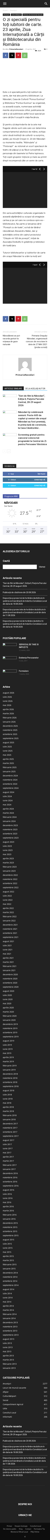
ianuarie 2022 (9, 920)
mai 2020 (7, 1003)
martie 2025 (8, 763)
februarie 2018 (10, 1115)
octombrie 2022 (10, 883)
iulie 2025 (7, 746)
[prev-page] (4, 451)
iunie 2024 (7, 800)
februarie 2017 (10, 1165)
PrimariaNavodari (16, 49)
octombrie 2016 (10, 1181)
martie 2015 (8, 1260)
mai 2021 (7, 953)
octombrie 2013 (10, 1330)
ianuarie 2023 (9, 871)
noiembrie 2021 (10, 929)
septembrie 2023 (10, 837)
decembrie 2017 (10, 1123)
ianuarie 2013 (9, 1368)
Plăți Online (35, 1532)
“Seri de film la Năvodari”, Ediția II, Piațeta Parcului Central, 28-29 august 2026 (24, 584)
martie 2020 (8, 1011)
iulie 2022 (7, 895)
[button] (4, 3)
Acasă (5, 10)
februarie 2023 (10, 866)
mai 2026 (7, 705)
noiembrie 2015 (10, 1227)
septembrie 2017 (10, 1136)
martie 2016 (8, 1210)
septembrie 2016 (10, 1185)
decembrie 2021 (10, 924)
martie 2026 (8, 713)
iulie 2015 (7, 1243)
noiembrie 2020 (10, 978)
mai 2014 (7, 1301)
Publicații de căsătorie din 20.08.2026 (19, 592)
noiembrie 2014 (10, 1277)
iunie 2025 (7, 750)
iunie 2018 (7, 1098)
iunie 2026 (7, 701)
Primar (9, 1526)
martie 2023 (8, 862)
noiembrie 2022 (10, 879)
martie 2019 (8, 1061)
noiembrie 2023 (10, 829)
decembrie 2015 (10, 1223)
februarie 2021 (10, 966)
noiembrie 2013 (10, 1326)
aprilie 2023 (8, 858)
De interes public (9, 1529)
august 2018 (8, 1090)
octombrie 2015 (10, 1231)
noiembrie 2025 (10, 730)
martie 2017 (8, 1161)
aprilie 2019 (8, 1057)
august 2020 (8, 991)
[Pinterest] (18, 55)
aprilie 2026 (8, 709)
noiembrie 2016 (10, 1177)
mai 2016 (7, 1202)
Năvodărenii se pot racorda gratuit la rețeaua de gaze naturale (11, 340)
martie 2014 (8, 1310)
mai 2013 (7, 1351)
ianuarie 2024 (9, 821)
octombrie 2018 (10, 1082)
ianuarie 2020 (9, 1020)
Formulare (23, 671)
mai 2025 (7, 755)
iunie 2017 (7, 1148)
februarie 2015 (10, 1264)
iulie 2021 (7, 945)
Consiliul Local (35, 1526)
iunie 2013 (7, 1347)
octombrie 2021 (10, 933)
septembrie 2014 (10, 1285)
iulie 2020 (7, 995)
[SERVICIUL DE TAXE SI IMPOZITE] (10, 648)
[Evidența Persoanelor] (10, 661)
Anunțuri (13, 10)
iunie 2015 (7, 1248)
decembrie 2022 (10, 875)
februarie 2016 (10, 1214)
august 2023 (8, 842)
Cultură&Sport (16, 15)
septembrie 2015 (10, 1235)
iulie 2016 (7, 1194)
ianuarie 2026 (9, 721)
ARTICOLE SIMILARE (13, 388)
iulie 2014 (7, 1293)
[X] (12, 55)
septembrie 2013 (10, 1335)
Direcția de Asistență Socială (32, 15)
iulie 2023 (7, 846)
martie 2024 (8, 813)
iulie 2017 (7, 1144)
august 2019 (8, 1040)
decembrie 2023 (10, 825)
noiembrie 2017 (10, 1127)
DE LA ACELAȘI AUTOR (35, 388)
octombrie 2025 (10, 734)
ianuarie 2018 (9, 1119)
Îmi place (41, 474)
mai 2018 (7, 1103)
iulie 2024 (7, 796)
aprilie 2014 (8, 1306)
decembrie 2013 (10, 1322)
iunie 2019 (7, 1049)
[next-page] (9, 451)
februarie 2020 (10, 1016)
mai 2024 (7, 804)
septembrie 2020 (10, 987)
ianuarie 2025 (9, 771)
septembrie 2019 (10, 1036)
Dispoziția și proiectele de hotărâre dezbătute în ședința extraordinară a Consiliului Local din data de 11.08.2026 (24, 612)
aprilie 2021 (8, 958)
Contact (28, 1529)
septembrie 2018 (10, 1086)
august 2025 (8, 742)
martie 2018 (8, 1111)
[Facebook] (5, 55)
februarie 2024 (10, 817)
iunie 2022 (7, 900)
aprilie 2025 (8, 759)
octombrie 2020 (10, 982)
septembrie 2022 (10, 887)
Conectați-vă (39, 480)
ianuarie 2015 (9, 1268)
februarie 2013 (10, 1364)
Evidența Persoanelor (29, 658)
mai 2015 (7, 1252)
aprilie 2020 (8, 1007)
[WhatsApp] (25, 55)
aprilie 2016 (8, 1206)
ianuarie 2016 (9, 1219)
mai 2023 (7, 854)
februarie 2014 (10, 1314)
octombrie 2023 (10, 833)
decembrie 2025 (10, 726)
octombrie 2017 (10, 1132)
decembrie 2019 (10, 1024)
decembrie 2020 (10, 974)
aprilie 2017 (8, 1156)
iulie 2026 (7, 697)
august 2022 (8, 891)
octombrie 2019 (10, 1032)
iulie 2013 (7, 1343)
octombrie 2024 (10, 784)
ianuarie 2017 (9, 1169)
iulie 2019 (7, 1045)
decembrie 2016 (10, 1173)
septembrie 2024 (10, 788)
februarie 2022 (10, 916)
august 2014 (8, 1289)
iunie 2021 (7, 949)
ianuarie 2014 (9, 1318)
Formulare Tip (39, 1529)
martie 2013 (8, 1359)
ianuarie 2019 (9, 1069)
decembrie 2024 (10, 775)
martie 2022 (8, 912)
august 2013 (8, 1339)
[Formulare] (10, 674)
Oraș (21, 1529)
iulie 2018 (7, 1094)
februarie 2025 (10, 767)
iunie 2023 (7, 850)
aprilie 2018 (8, 1107)
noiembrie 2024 (10, 779)
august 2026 (8, 692)
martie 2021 (8, 962)
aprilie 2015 (8, 1256)
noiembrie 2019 (10, 1028)
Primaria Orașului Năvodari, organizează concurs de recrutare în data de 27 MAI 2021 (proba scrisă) (36, 341)
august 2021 (8, 941)
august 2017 (8, 1140)
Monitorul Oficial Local (19, 1532)
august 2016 (8, 1190)
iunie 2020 (7, 999)
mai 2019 (7, 1053)
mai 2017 (7, 1152)
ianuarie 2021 (9, 970)
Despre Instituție (21, 1526)
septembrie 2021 (10, 937)
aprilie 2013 (8, 1355)
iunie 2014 (7, 1297)
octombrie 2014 (10, 1281)
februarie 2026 (10, 717)
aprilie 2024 (8, 808)
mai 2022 (7, 904)
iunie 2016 (7, 1198)
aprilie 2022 (8, 908)
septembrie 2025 (10, 738)
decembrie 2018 (10, 1074)
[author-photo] (25, 371)
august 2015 (8, 1239)
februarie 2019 (10, 1065)
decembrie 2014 (10, 1272)
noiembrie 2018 (10, 1078)
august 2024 (8, 792)
